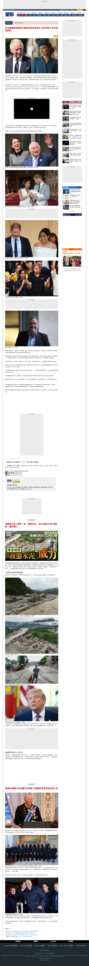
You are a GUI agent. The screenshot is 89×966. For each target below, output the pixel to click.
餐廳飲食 (73, 12)
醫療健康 (79, 12)
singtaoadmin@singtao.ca (44, 956)
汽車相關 (60, 12)
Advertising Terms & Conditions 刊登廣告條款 (44, 953)
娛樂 (49, 15)
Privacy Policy (24, 945)
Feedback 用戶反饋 (81, 945)
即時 (22, 15)
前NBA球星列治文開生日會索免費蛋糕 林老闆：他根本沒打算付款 (75, 113)
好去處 (53, 15)
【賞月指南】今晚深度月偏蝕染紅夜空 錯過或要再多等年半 (75, 143)
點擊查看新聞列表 (19, 23)
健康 (66, 15)
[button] (84, 13)
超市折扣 (74, 15)
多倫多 (72, 10)
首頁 (18, 15)
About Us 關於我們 (52, 945)
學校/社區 (66, 12)
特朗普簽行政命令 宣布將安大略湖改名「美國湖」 (75, 131)
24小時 (65, 102)
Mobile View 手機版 (44, 960)
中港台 (44, 15)
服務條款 (71, 945)
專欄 (70, 15)
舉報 (56, 36)
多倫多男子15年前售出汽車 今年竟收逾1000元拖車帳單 (75, 149)
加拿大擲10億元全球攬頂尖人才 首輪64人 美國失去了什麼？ (75, 107)
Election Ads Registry (44, 950)
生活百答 (39, 15)
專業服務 (40, 12)
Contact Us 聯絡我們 (40, 945)
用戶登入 (80, 10)
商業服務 (47, 12)
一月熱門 (78, 102)
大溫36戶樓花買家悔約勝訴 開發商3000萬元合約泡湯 (75, 125)
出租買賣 (53, 12)
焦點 (30, 15)
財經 (62, 15)
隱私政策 (30, 945)
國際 (26, 15)
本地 (34, 15)
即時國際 (9, 18)
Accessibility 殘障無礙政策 (11, 945)
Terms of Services (64, 945)
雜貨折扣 (80, 15)
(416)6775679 (22, 462)
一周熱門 (72, 102)
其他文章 (8, 23)
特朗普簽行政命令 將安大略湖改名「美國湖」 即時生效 (75, 161)
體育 (58, 15)
